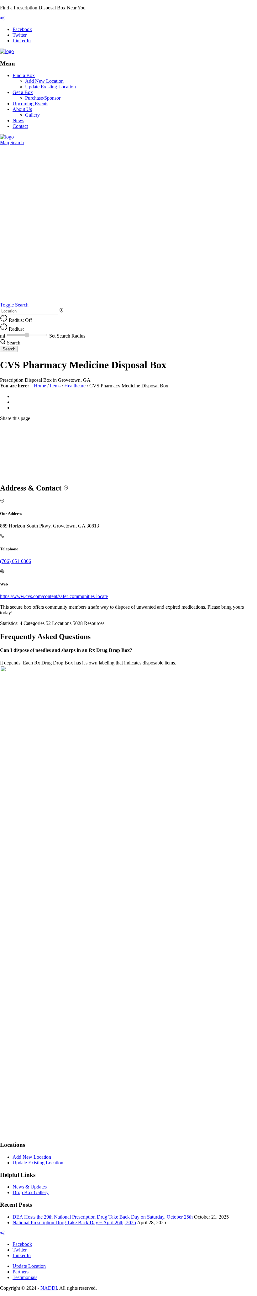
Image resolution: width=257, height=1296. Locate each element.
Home (40, 385)
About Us (22, 109)
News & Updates (30, 1186)
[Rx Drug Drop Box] (7, 51)
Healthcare (75, 385)
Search (17, 142)
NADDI (48, 1288)
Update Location (29, 1266)
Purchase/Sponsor (42, 98)
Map (4, 142)
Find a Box (24, 75)
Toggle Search (14, 304)
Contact (20, 126)
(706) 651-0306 (15, 561)
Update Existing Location (50, 86)
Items (55, 385)
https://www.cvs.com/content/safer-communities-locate (54, 596)
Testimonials (25, 1277)
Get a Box (23, 92)
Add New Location (44, 81)
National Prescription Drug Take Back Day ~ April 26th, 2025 (74, 1222)
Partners (21, 1271)
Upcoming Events (30, 103)
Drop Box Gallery (31, 1192)
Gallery (32, 115)
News (18, 120)
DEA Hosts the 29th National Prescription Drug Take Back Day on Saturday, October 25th (103, 1217)
